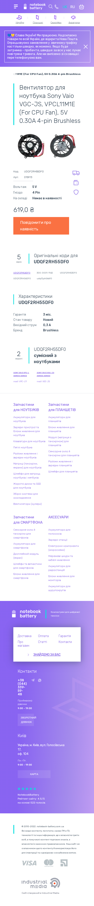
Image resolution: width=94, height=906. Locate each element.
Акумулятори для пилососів (59, 531)
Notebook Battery (26, 614)
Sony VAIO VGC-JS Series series (45, 374)
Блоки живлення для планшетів (61, 429)
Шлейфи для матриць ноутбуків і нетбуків (26, 475)
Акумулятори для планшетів (59, 419)
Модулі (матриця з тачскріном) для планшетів (59, 441)
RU (72, 7)
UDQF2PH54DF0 (21, 273)
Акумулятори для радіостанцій (59, 568)
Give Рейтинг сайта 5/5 (35, 789)
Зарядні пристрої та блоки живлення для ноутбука (26, 431)
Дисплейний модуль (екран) (26, 555)
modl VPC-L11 (20, 381)
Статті (42, 642)
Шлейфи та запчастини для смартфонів (27, 565)
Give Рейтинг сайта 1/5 (19, 789)
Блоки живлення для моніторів (61, 578)
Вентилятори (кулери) (27, 503)
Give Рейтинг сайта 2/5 (23, 789)
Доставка (24, 636)
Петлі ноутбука (22, 447)
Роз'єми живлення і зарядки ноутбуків (25, 455)
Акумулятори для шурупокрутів (59, 588)
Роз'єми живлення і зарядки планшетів (60, 463)
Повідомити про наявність (35, 225)
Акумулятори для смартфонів (24, 545)
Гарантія (65, 636)
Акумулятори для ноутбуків (24, 419)
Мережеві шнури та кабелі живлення (60, 558)
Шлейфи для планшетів (63, 471)
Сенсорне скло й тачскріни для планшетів (63, 453)
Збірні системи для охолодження (25, 495)
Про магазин (23, 644)
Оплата (43, 636)
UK (65, 7)
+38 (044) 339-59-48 (22, 687)
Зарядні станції (57, 539)
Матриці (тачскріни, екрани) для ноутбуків (27, 465)
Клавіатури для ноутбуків (29, 441)
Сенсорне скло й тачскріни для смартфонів (24, 533)
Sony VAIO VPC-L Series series (21, 374)
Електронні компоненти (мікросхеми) (63, 547)
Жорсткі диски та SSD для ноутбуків (27, 485)
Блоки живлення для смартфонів (26, 575)
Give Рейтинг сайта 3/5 (27, 789)
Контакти (65, 642)
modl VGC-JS (43, 381)
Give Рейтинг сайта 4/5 (31, 789)
